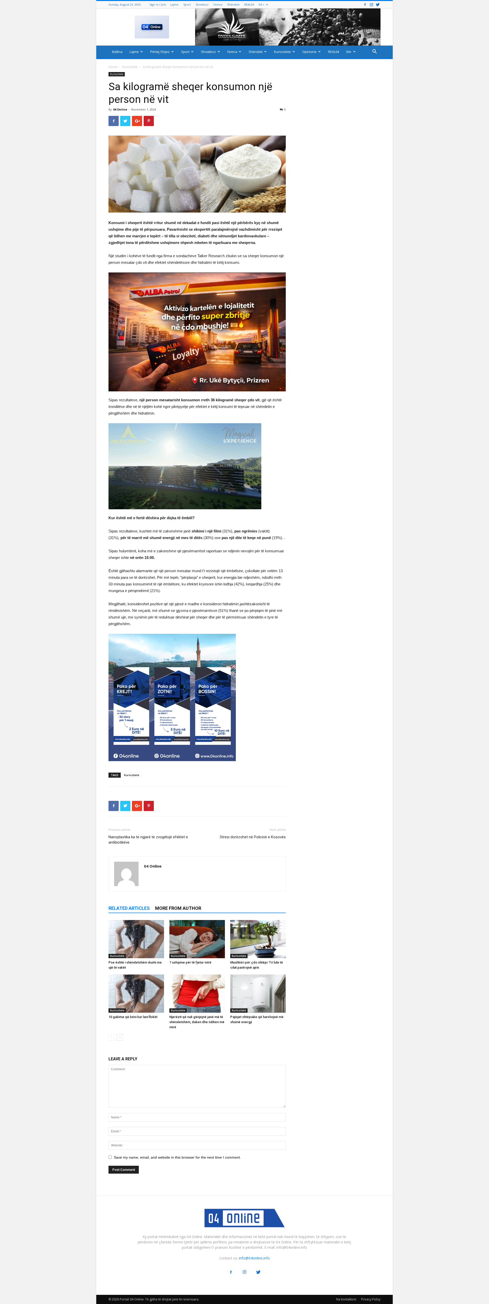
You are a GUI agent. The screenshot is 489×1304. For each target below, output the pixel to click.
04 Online (120, 109)
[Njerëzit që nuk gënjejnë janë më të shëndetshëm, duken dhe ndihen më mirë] (197, 993)
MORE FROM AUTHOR (178, 908)
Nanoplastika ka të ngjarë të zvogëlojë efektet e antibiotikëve (148, 840)
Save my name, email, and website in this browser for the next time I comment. (177, 1157)
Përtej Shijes (160, 51)
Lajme (174, 4)
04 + (261, 4)
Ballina (117, 51)
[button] (374, 52)
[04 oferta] (172, 765)
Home (112, 67)
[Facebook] (365, 4)
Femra (217, 4)
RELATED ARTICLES (129, 908)
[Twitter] (378, 4)
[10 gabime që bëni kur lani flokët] (136, 993)
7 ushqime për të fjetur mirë (190, 962)
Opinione (309, 51)
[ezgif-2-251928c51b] (197, 466)
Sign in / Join (158, 4)
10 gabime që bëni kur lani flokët (132, 1017)
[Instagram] (371, 4)
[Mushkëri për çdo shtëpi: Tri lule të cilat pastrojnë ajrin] (258, 939)
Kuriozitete (282, 51)
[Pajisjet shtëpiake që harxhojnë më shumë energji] (258, 993)
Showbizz (202, 4)
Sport (187, 4)
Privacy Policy (371, 1299)
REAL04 (249, 4)
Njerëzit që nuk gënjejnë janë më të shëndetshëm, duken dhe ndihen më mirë (196, 1022)
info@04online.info (254, 1258)
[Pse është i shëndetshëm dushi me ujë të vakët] (136, 939)
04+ (348, 51)
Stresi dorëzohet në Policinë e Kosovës (253, 837)
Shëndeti (233, 4)
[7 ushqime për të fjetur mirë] (197, 939)
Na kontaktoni (346, 1299)
